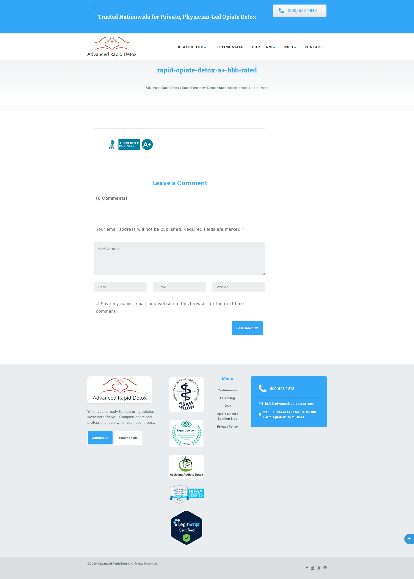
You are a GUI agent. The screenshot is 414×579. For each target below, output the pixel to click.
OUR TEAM (262, 47)
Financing (227, 398)
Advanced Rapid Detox (113, 563)
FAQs (227, 406)
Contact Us (100, 437)
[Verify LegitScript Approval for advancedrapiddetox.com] (186, 527)
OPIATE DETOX (189, 47)
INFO (288, 47)
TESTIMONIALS (229, 47)
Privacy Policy (227, 426)
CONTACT (313, 47)
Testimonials (128, 437)
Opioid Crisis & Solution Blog (227, 416)
